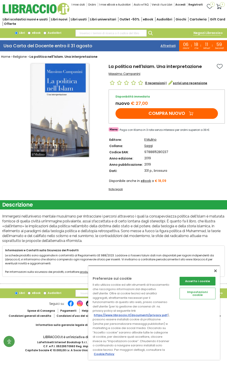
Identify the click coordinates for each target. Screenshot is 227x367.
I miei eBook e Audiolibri (115, 4)
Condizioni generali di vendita (30, 316)
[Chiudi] (215, 270)
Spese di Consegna (41, 311)
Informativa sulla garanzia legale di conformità (70, 325)
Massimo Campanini (124, 74)
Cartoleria (198, 19)
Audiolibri (164, 19)
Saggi (148, 146)
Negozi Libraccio (207, 33)
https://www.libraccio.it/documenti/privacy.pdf (131, 315)
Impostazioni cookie (197, 293)
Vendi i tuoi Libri (162, 4)
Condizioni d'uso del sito (74, 316)
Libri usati (79, 19)
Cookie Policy (104, 354)
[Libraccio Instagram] (80, 305)
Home (5, 56)
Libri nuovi (59, 19)
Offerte (10, 24)
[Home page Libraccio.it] (36, 14)
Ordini (92, 4)
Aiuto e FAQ (141, 4)
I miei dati (78, 4)
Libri (21, 33)
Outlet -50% (129, 19)
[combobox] (111, 33)
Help (85, 311)
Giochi (181, 19)
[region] (154, 312)
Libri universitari (103, 19)
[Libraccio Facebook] (71, 305)
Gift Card (217, 19)
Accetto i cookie (197, 281)
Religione (20, 56)
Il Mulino (150, 139)
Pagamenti (68, 311)
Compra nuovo (167, 113)
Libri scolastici (25, 19)
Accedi (180, 4)
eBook (148, 19)
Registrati (195, 4)
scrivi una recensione (190, 83)
